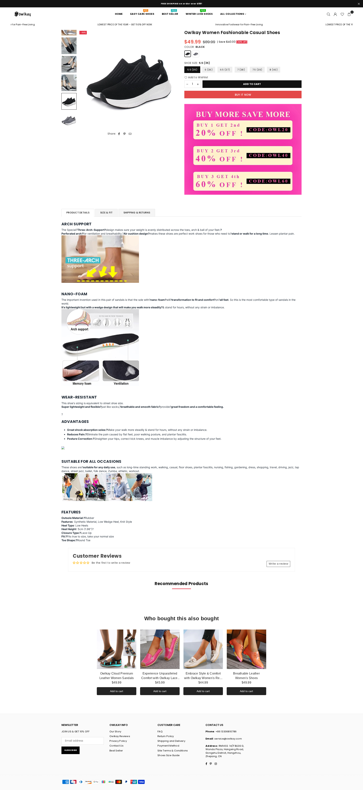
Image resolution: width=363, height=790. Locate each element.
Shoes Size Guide (168, 755)
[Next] (173, 80)
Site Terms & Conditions (172, 750)
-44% (83, 32)
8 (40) (274, 69)
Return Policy (165, 736)
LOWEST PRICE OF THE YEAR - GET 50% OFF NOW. (96, 24)
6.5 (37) (225, 69)
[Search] (328, 14)
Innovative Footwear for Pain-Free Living (210, 24)
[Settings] (335, 14)
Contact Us (116, 745)
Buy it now (243, 95)
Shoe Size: (197, 63)
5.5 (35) (192, 69)
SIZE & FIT (106, 212)
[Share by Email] (130, 134)
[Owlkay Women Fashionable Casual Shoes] (69, 45)
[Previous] (83, 80)
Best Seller (116, 750)
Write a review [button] (278, 564)
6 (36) (209, 69)
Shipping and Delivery (171, 741)
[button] (349, 14)
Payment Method (168, 745)
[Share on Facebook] (119, 134)
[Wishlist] (342, 14)
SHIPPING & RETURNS (136, 212)
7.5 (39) (257, 69)
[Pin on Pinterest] (124, 134)
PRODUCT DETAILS (77, 212)
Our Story (115, 731)
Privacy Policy (118, 741)
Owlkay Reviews (119, 736)
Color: (194, 47)
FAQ (160, 731)
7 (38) (241, 69)
